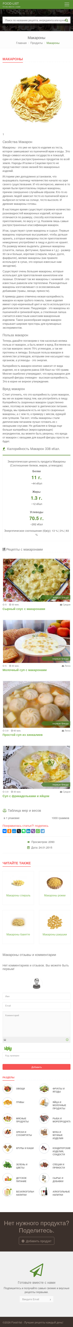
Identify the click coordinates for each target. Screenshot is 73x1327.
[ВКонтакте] (5, 831)
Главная (21, 43)
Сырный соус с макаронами (24, 609)
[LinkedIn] (28, 831)
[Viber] (33, 831)
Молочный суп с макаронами (25, 670)
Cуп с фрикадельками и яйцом (26, 796)
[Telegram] (43, 831)
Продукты (36, 43)
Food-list (11, 4)
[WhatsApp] (38, 831)
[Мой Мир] (14, 831)
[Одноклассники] (9, 831)
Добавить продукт (38, 1241)
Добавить (36, 1067)
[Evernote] (24, 831)
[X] (19, 831)
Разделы (8, 1077)
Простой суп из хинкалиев (23, 734)
